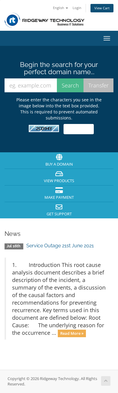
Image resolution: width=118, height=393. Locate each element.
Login (77, 7)
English (59, 7)
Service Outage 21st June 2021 (60, 246)
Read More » (72, 333)
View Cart (102, 8)
